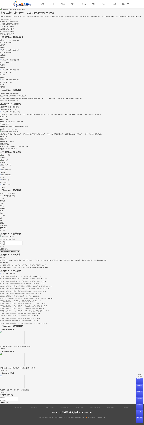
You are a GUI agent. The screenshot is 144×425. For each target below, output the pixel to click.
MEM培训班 (34, 407)
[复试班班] (12, 365)
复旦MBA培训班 (64, 407)
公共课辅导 (140, 398)
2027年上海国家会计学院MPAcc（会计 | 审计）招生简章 (17, 276)
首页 (42, 4)
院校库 (125, 4)
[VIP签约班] (12, 387)
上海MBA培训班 (95, 407)
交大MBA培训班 (49, 407)
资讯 (94, 4)
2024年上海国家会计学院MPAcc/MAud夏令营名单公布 (16, 296)
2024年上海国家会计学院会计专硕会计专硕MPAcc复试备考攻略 (19, 308)
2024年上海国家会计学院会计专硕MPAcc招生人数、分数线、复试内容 (21, 306)
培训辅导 (125, 407)
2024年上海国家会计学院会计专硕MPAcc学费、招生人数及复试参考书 (21, 311)
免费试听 (139, 411)
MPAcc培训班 (80, 407)
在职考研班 (140, 392)
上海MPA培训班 (110, 407)
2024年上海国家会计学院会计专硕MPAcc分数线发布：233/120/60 (19, 303)
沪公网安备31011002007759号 (96, 417)
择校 (104, 4)
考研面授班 (140, 385)
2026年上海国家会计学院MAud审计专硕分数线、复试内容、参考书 (20, 279)
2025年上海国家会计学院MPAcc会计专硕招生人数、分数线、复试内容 (21, 288)
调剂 (115, 4)
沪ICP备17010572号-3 (78, 417)
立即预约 (2, 47)
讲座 (52, 4)
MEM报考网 (18, 407)
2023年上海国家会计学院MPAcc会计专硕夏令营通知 (15, 321)
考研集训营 (140, 379)
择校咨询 (139, 417)
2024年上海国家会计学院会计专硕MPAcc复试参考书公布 (17, 318)
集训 (73, 4)
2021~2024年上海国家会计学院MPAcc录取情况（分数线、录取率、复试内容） (23, 298)
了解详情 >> (3, 349)
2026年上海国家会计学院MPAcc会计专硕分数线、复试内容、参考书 (20, 281)
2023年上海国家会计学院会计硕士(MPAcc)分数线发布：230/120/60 (20, 323)
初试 (63, 4)
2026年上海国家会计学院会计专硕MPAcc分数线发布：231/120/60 (19, 283)
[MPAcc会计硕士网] (22, 4)
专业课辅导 (140, 404)
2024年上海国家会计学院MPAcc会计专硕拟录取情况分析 (17, 301)
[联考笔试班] (12, 344)
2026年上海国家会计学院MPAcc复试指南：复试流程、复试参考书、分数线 (22, 286)
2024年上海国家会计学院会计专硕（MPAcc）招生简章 (16, 313)
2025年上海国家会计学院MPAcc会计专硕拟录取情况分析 (17, 293)
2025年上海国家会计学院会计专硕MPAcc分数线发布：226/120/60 (19, 291)
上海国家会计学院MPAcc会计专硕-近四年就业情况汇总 (16, 316)
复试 (84, 4)
